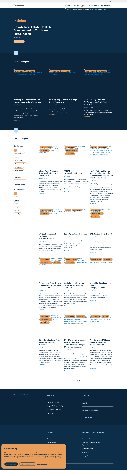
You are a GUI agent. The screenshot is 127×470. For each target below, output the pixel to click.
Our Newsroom (105, 5)
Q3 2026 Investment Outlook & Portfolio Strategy (47, 236)
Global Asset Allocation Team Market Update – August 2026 (48, 173)
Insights (83, 5)
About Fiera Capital (53, 402)
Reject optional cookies (27, 464)
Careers (50, 432)
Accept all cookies (11, 464)
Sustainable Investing (53, 409)
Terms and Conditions (89, 439)
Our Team (76, 5)
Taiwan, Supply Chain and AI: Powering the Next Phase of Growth (95, 102)
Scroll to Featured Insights (16, 53)
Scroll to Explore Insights (16, 130)
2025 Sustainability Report (101, 234)
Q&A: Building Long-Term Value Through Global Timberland (49, 342)
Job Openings (51, 442)
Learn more (20, 41)
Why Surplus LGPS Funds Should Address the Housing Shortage (100, 342)
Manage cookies (42, 464)
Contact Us (50, 413)
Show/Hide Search (112, 5)
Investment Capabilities (93, 5)
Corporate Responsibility (55, 406)
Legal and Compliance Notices (93, 432)
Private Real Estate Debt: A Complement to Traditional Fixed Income (50, 285)
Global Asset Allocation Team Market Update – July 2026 (74, 285)
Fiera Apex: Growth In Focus (76, 234)
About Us (50, 396)
